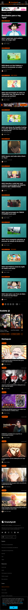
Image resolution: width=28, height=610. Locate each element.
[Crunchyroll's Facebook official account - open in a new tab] (5, 532)
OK (13, 607)
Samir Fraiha (6, 43)
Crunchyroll (4, 12)
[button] (9, 536)
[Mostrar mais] (2, 2)
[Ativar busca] (26, 2)
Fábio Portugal (7, 511)
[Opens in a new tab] (14, 9)
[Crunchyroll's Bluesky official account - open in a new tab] (18, 532)
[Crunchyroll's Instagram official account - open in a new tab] (8, 532)
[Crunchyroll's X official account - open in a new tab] (11, 532)
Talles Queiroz (7, 364)
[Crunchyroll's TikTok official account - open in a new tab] (14, 532)
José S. (5, 161)
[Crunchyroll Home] (9, 523)
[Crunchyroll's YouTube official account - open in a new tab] (2, 532)
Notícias (9, 12)
